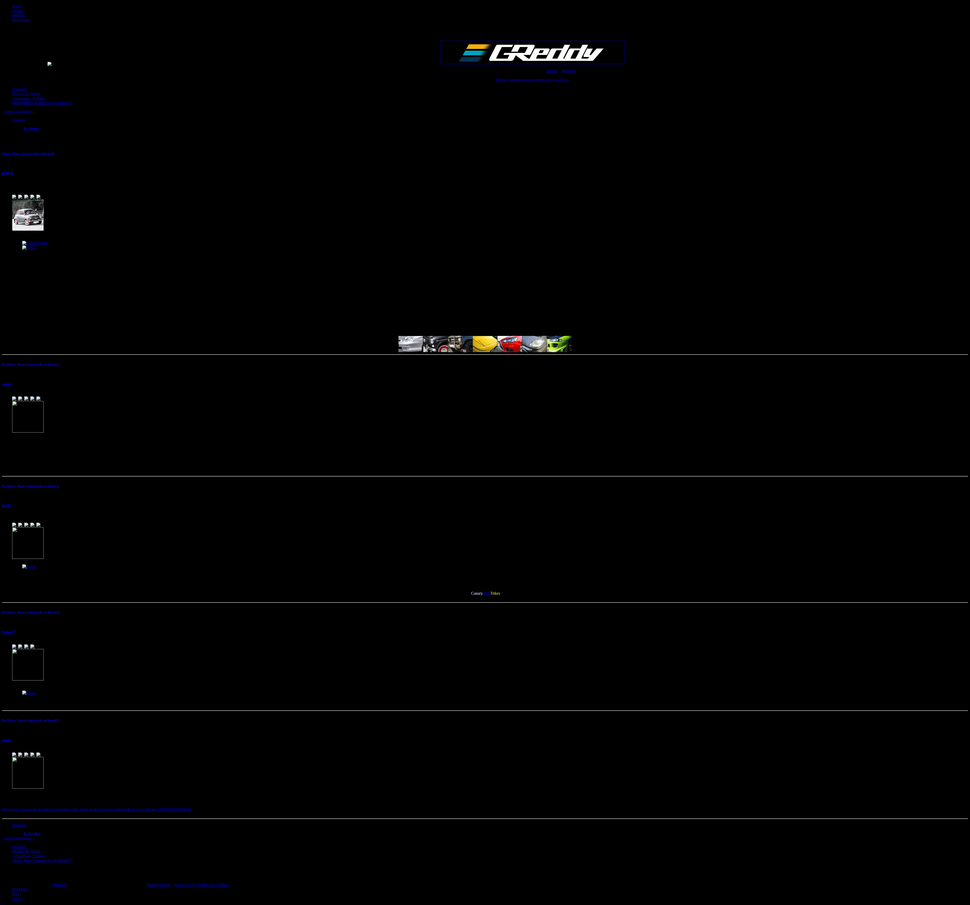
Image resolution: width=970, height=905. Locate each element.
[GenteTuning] (34, 243)
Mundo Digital (158, 885)
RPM (6, 506)
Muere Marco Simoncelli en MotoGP (28, 154)
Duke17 (8, 632)
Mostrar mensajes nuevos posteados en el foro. (532, 80)
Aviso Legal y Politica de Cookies (201, 885)
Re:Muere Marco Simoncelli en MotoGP (30, 364)
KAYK (8, 173)
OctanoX (59, 885)
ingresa (551, 71)
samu (6, 384)
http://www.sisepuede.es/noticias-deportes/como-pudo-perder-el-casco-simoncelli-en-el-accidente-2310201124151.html (96, 809)
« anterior (9, 111)
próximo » (26, 111)
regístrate (569, 71)
